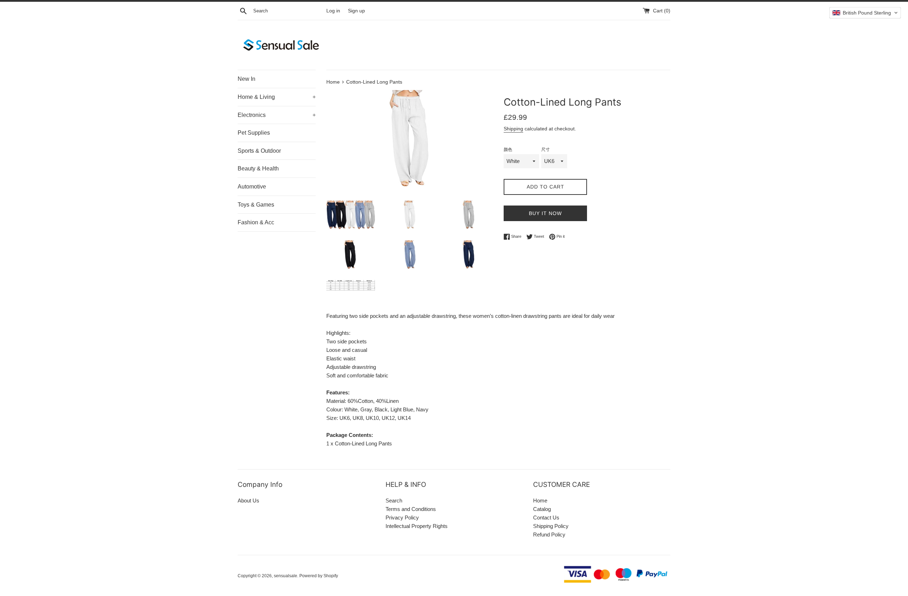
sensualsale (285, 575)
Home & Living (277, 97)
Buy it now (545, 213)
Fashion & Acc (256, 222)
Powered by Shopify (318, 575)
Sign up (356, 10)
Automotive (252, 187)
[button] (865, 12)
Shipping (513, 128)
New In (246, 79)
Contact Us (546, 518)
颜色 (508, 149)
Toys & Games (256, 205)
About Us (248, 500)
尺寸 (545, 149)
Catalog (542, 509)
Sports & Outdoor (259, 151)
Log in (333, 10)
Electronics (277, 115)
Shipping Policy (551, 526)
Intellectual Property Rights (417, 526)
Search (394, 500)
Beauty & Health (258, 168)
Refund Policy (549, 535)
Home (540, 500)
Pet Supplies (254, 133)
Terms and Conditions (411, 509)
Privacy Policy (402, 518)
